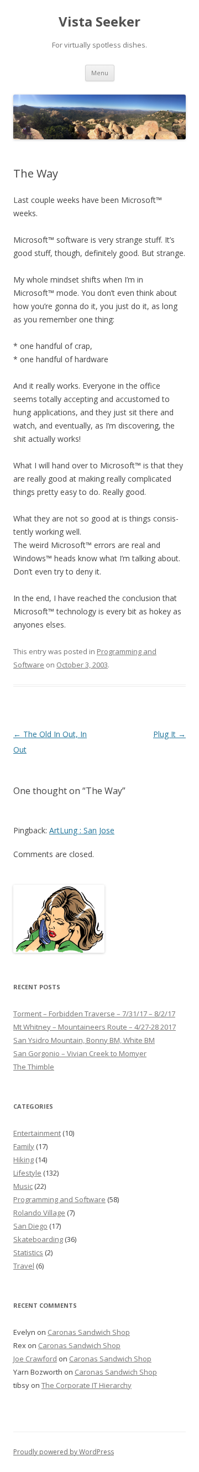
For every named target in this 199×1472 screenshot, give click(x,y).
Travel (23, 1266)
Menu (99, 73)
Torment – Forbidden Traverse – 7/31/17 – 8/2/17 (94, 1014)
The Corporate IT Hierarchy (86, 1385)
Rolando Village (39, 1213)
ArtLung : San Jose (81, 830)
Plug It (169, 734)
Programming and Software (59, 1199)
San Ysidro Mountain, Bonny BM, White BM (84, 1040)
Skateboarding (38, 1239)
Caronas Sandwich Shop (89, 1332)
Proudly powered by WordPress (63, 1452)
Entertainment (37, 1133)
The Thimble (33, 1067)
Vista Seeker (99, 21)
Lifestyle (27, 1173)
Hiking (23, 1160)
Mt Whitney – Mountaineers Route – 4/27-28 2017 (94, 1027)
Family (23, 1146)
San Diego (30, 1226)
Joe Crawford (35, 1359)
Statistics (28, 1252)
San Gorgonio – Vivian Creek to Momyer (79, 1053)
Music (23, 1186)
